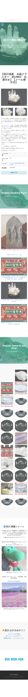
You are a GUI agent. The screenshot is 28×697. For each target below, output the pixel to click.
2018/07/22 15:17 (20, 537)
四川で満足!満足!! (14, 40)
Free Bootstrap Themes (9, 676)
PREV (7, 659)
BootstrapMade (20, 676)
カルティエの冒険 (14, 634)
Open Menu (2, 24)
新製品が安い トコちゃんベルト (14, 638)
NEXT (20, 659)
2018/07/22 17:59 (17, 572)
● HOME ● (14, 659)
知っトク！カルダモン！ (14, 636)
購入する (14, 172)
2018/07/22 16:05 (19, 609)
